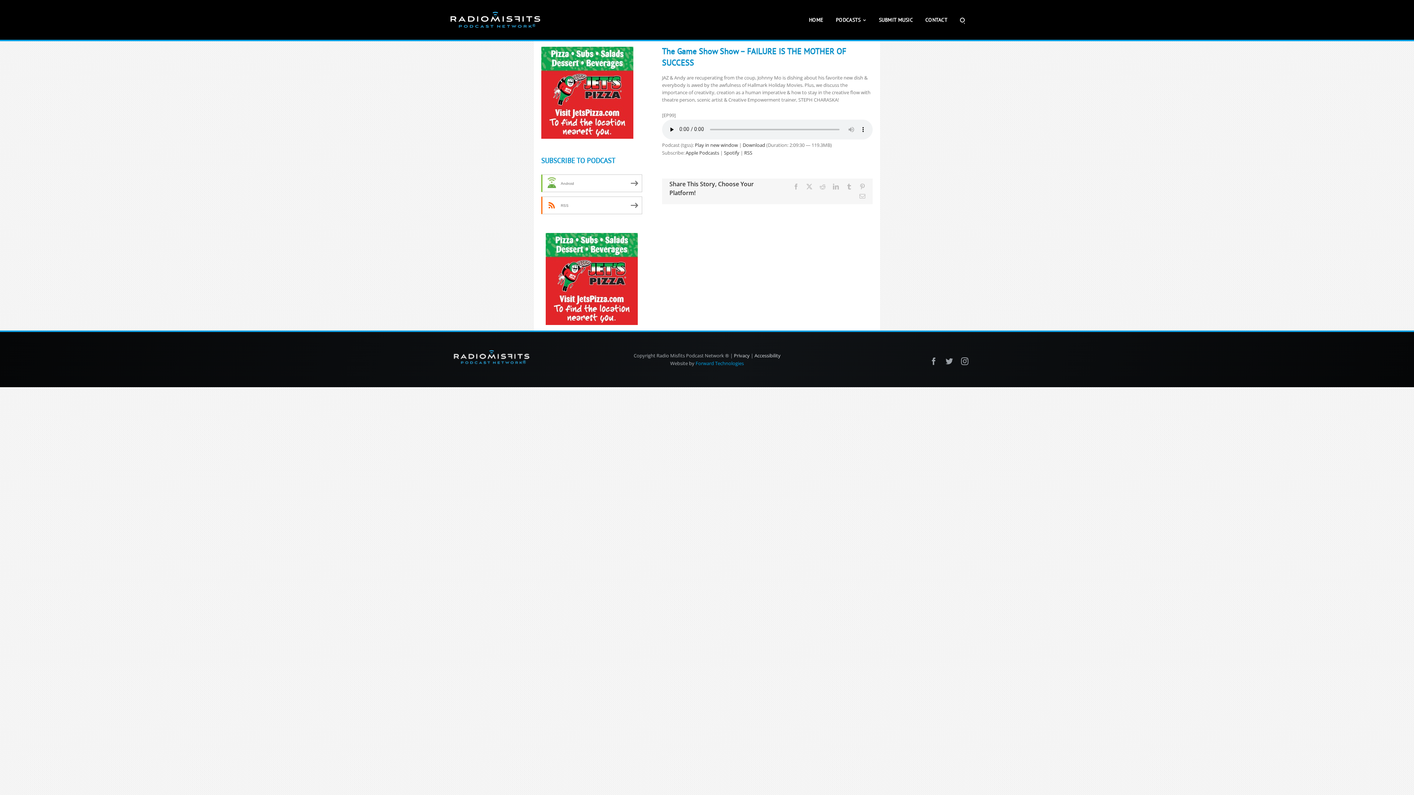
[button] (962, 20)
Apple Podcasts (702, 152)
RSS (748, 152)
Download (754, 145)
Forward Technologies (720, 363)
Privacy (742, 355)
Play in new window (716, 145)
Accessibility (768, 355)
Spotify (731, 152)
